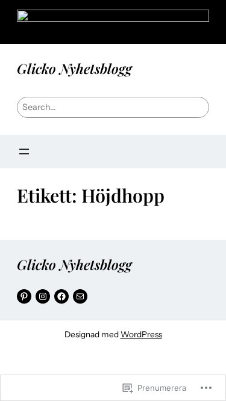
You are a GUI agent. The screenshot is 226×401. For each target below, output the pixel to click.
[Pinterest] (24, 296)
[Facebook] (61, 296)
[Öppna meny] (24, 151)
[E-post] (80, 296)
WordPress (141, 334)
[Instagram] (43, 296)
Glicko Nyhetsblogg (74, 68)
